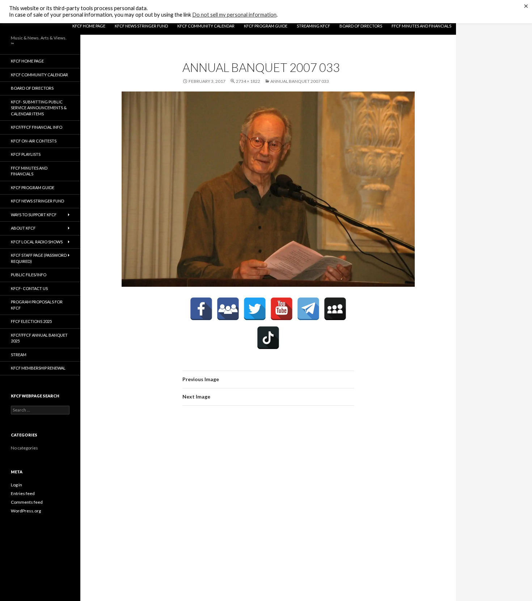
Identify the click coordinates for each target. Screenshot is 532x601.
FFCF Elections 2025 (31, 321)
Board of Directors (360, 26)
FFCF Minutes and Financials (421, 26)
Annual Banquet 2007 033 (299, 81)
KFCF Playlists (26, 154)
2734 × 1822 (248, 81)
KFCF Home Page (88, 26)
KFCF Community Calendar (206, 26)
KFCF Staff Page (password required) (39, 258)
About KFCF (23, 228)
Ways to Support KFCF (33, 214)
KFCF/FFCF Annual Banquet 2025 (39, 338)
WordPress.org (26, 510)
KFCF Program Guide (265, 26)
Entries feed (23, 493)
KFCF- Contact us (29, 288)
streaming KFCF (313, 26)
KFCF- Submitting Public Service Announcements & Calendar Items (39, 107)
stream (18, 354)
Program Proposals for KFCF (37, 304)
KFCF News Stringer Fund (141, 26)
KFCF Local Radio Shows (37, 241)
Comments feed (27, 502)
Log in (16, 484)
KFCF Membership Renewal (38, 368)
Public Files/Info (28, 274)
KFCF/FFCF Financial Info (36, 127)
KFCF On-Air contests (33, 140)
